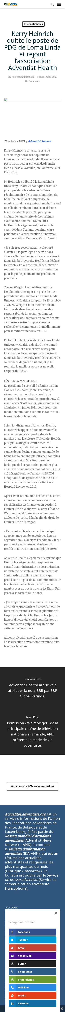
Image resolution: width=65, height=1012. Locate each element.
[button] (59, 4)
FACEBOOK (11, 907)
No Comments (32, 81)
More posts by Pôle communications (32, 786)
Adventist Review (39, 141)
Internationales (33, 24)
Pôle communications (23, 76)
